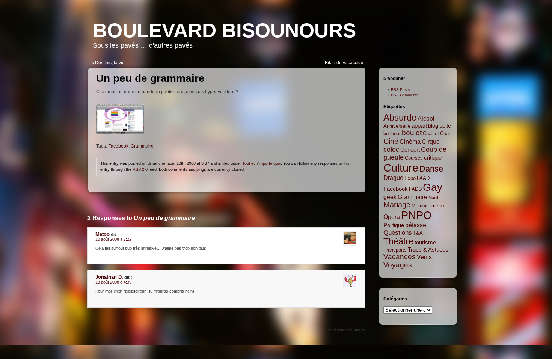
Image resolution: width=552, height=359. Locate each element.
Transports (395, 250)
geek (390, 196)
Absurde (399, 117)
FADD (415, 189)
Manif (433, 197)
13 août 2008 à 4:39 (113, 282)
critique (433, 158)
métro (437, 205)
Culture (400, 167)
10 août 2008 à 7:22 (113, 239)
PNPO (416, 215)
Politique (393, 225)
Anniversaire (396, 126)
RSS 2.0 (140, 169)
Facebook (118, 146)
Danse (431, 168)
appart (419, 126)
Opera (391, 216)
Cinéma (410, 141)
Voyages (397, 265)
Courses (414, 158)
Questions (397, 232)
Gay (432, 187)
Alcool (426, 118)
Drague (393, 177)
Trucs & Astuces (428, 250)
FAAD (423, 178)
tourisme (425, 243)
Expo (410, 178)
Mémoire (421, 205)
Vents (424, 256)
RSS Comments (404, 95)
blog (433, 126)
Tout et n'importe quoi (261, 163)
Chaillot (431, 133)
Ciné (390, 141)
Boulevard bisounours (224, 30)
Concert (410, 150)
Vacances (399, 257)
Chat (445, 133)
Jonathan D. (109, 277)
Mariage (396, 205)
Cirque (431, 141)
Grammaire (142, 146)
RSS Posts (400, 89)
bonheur (392, 133)
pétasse (415, 225)
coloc (391, 149)
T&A (418, 233)
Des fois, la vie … (112, 62)
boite (445, 126)
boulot (412, 133)
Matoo (102, 234)
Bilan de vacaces (342, 62)
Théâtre (398, 241)
